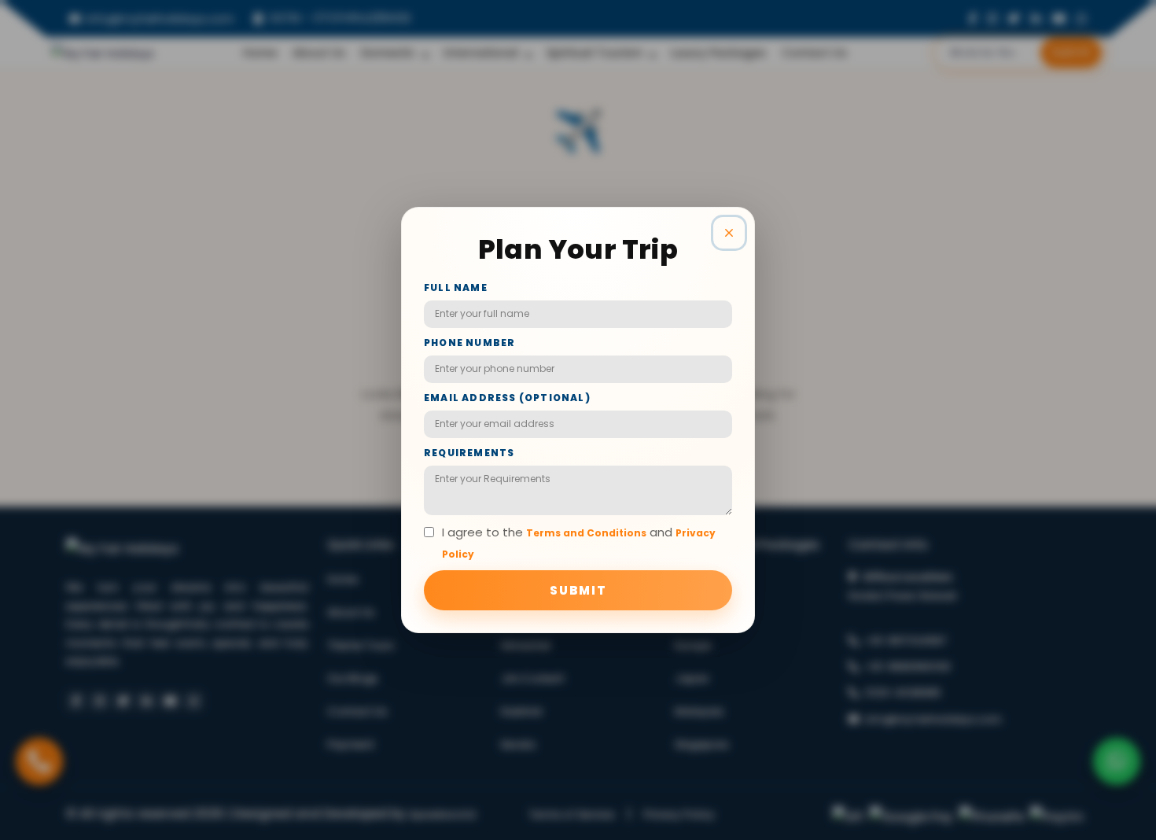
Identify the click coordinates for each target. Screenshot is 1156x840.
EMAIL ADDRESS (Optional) (507, 397)
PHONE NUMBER (469, 342)
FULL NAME (456, 287)
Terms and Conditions (586, 533)
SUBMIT (578, 590)
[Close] (729, 233)
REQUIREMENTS (469, 452)
